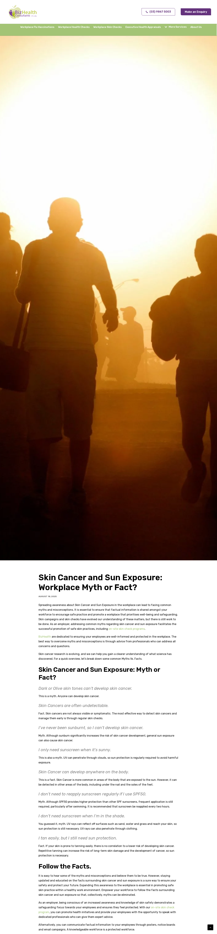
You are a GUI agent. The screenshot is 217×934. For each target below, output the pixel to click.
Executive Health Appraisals (143, 27)
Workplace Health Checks (74, 27)
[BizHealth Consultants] (23, 12)
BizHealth (44, 636)
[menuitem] (38, 27)
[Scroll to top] (210, 927)
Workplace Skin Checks (107, 27)
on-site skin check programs (127, 628)
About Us (196, 27)
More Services (178, 26)
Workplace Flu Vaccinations (37, 27)
